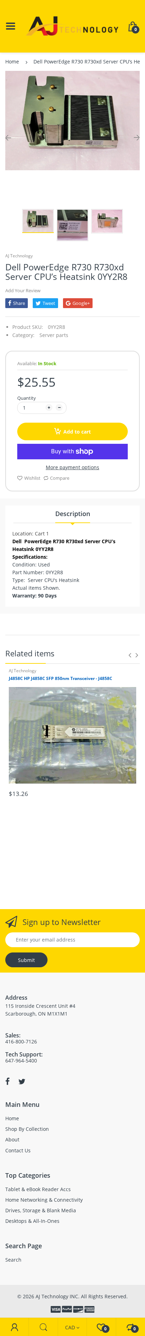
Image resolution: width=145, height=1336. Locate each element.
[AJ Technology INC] (72, 25)
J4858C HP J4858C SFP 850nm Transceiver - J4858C (60, 678)
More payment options (72, 467)
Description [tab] (72, 513)
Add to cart (77, 431)
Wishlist (32, 478)
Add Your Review (22, 290)
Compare (59, 478)
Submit (26, 960)
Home (12, 61)
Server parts (53, 335)
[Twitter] (21, 1081)
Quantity (26, 398)
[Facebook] (7, 1081)
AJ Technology (19, 256)
